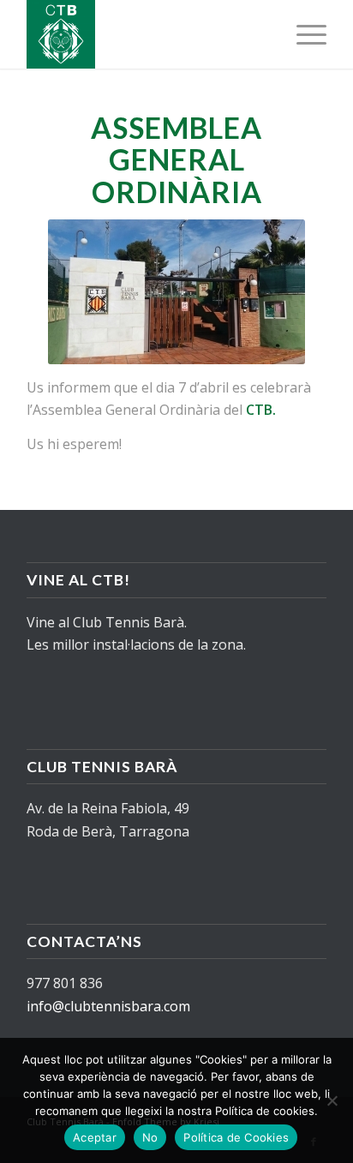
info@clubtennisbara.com (108, 1006)
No (150, 1137)
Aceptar (95, 1137)
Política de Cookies (236, 1137)
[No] (331, 1100)
